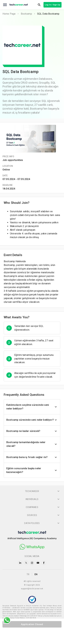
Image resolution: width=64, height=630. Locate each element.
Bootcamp (26, 13)
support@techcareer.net (32, 589)
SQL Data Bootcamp (48, 13)
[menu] (4, 4)
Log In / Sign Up (52, 5)
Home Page (9, 13)
